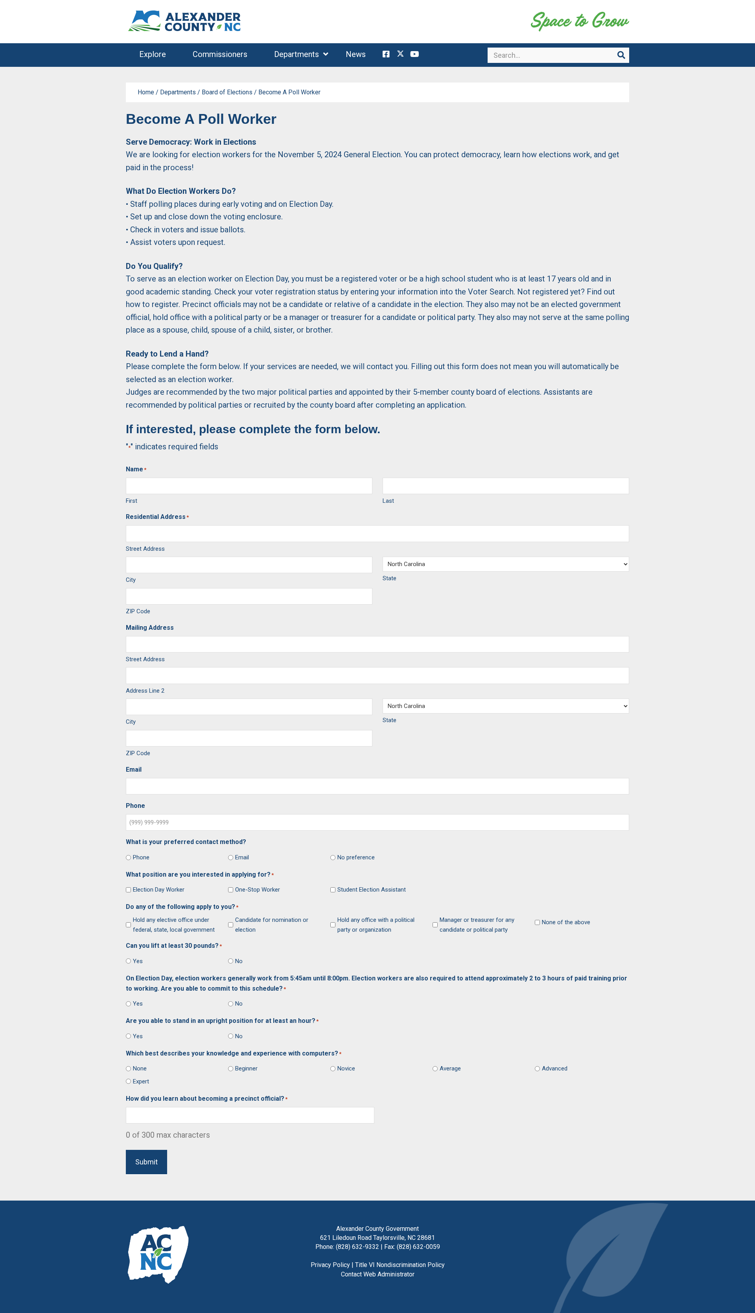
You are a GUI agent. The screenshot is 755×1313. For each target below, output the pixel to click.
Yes (138, 961)
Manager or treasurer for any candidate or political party (477, 924)
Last (388, 500)
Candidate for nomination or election (271, 924)
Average (450, 1068)
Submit (146, 1162)
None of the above (566, 922)
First (131, 500)
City (131, 579)
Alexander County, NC (185, 21)
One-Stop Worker (257, 889)
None (140, 1068)
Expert (141, 1081)
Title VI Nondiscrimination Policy (400, 1265)
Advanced (554, 1068)
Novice (346, 1068)
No (239, 961)
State (389, 578)
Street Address (145, 548)
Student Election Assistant (371, 889)
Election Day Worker (158, 889)
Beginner (246, 1068)
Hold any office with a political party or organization (375, 924)
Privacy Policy (330, 1265)
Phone (141, 857)
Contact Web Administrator (377, 1274)
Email (242, 857)
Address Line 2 (145, 690)
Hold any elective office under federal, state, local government (174, 924)
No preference (356, 857)
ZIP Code (138, 611)
